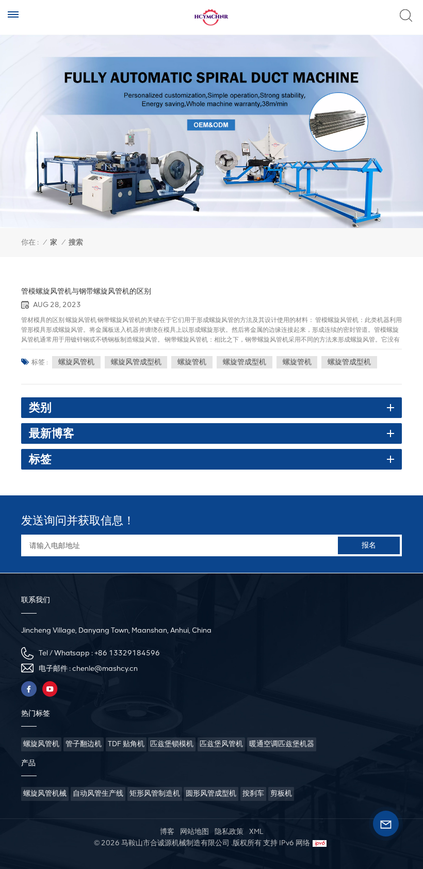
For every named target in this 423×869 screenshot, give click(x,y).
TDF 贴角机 (126, 743)
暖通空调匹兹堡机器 (281, 743)
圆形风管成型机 (211, 793)
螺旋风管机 (76, 362)
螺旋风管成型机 (136, 362)
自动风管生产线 (98, 793)
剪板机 (281, 793)
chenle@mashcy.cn (105, 668)
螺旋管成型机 (244, 362)
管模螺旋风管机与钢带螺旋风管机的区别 (86, 291)
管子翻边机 (84, 743)
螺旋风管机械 (45, 793)
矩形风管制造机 (154, 793)
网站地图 (194, 831)
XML (256, 831)
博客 (167, 831)
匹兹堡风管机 (221, 743)
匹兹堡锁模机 (171, 743)
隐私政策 (229, 831)
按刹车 (253, 793)
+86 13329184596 (127, 653)
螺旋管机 (191, 362)
